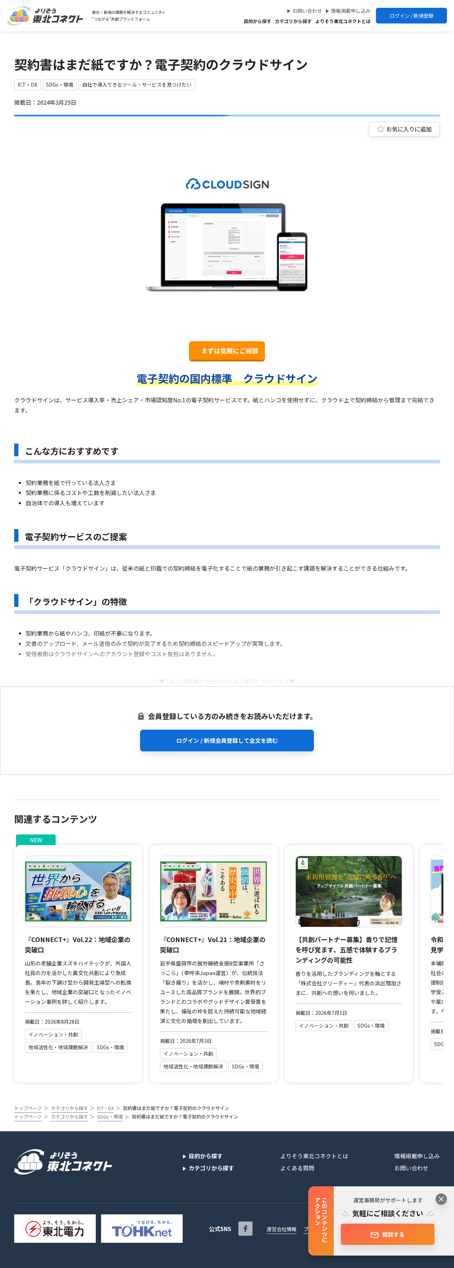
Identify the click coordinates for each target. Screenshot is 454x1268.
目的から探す (257, 21)
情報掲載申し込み (351, 10)
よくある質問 (297, 1168)
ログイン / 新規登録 (411, 15)
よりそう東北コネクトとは (343, 21)
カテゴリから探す (293, 21)
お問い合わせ (307, 10)
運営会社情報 (282, 1228)
